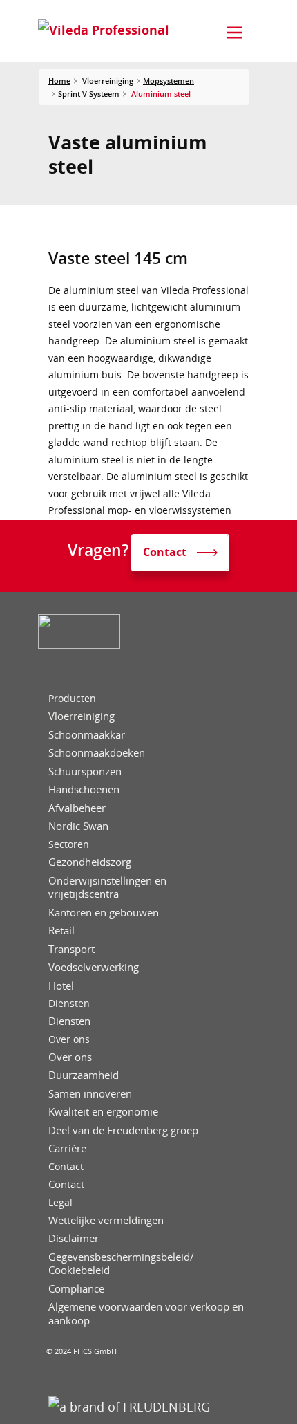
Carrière (67, 1148)
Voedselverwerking (93, 967)
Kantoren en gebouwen (103, 912)
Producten (72, 698)
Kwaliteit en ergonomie (103, 1111)
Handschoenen (83, 789)
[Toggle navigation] (235, 32)
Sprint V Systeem (88, 94)
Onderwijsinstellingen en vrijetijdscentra (107, 887)
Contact (66, 1167)
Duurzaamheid (83, 1075)
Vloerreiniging (81, 716)
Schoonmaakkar (86, 734)
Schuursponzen (85, 771)
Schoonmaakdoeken (96, 752)
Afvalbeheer (77, 808)
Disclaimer (73, 1238)
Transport (71, 949)
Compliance (76, 1288)
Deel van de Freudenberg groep (123, 1130)
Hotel (61, 985)
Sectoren (68, 844)
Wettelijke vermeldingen (106, 1220)
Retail (61, 930)
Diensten (69, 1003)
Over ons (69, 1039)
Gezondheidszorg (89, 862)
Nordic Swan (78, 826)
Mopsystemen (168, 80)
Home (59, 80)
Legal (60, 1202)
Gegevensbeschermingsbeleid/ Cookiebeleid (121, 1263)
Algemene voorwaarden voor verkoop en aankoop (146, 1313)
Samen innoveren (90, 1093)
